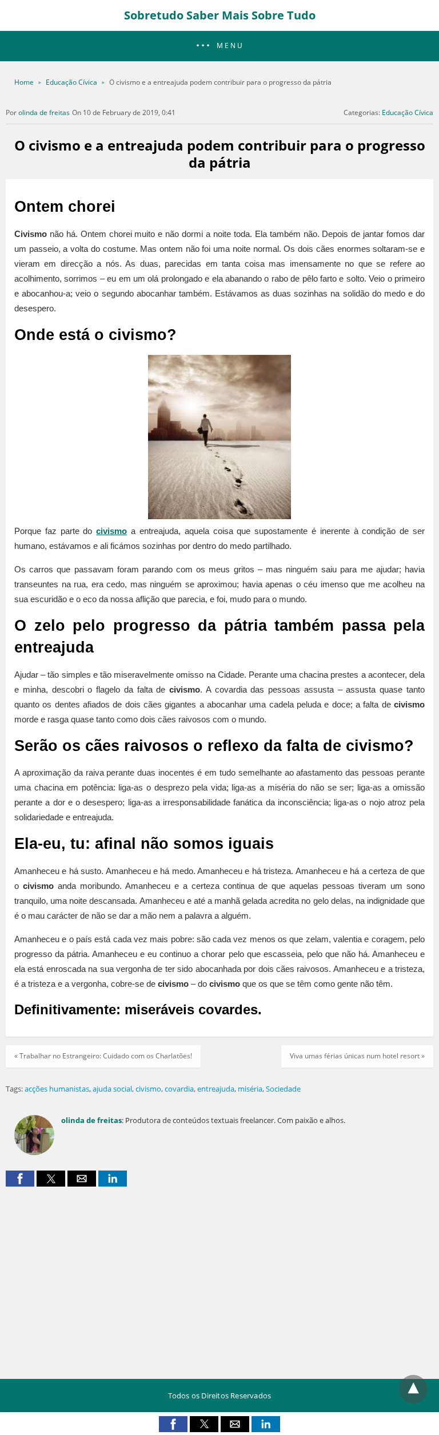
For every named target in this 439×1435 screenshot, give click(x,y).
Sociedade (283, 1089)
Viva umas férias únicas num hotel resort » (357, 1056)
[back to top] (413, 1389)
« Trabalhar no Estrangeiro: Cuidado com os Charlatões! (103, 1056)
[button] (219, 46)
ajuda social (112, 1089)
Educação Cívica (71, 82)
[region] (219, 1278)
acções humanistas (57, 1089)
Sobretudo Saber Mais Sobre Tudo (220, 15)
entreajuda (215, 1089)
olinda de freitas (44, 112)
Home (24, 82)
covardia (179, 1089)
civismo (111, 531)
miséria (250, 1089)
